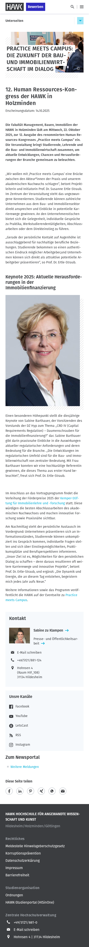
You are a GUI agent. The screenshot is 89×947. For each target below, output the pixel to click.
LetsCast (22, 725)
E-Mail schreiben (29, 653)
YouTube (22, 716)
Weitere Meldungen (24, 767)
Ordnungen (14, 895)
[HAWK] (14, 7)
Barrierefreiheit (17, 875)
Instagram (23, 745)
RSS (18, 735)
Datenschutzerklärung (22, 861)
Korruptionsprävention (23, 853)
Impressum (14, 868)
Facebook (22, 706)
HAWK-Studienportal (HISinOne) (29, 902)
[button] (9, 791)
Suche (72, 6)
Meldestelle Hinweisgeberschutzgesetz (35, 846)
